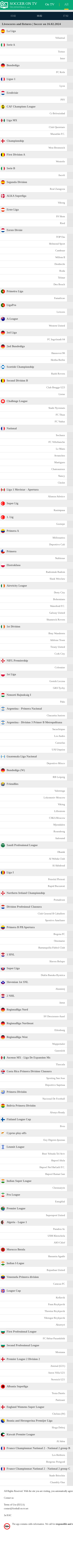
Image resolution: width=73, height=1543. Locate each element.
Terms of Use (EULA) (14, 1504)
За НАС (7, 1515)
